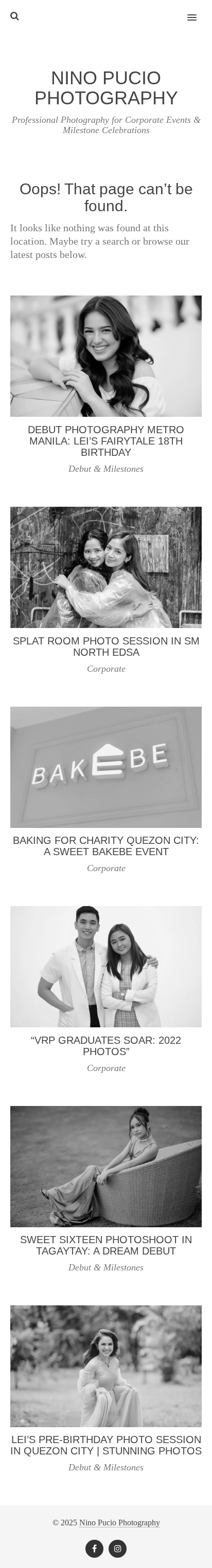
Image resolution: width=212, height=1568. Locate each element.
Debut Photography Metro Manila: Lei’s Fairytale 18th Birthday (106, 441)
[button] (198, 11)
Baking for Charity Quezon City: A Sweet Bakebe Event (106, 846)
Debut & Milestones (106, 469)
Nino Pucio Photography (119, 1522)
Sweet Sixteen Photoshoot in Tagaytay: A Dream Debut (106, 1245)
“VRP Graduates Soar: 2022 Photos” (106, 1046)
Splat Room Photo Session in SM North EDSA (106, 646)
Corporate (106, 668)
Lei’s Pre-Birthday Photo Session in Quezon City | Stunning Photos (106, 1445)
